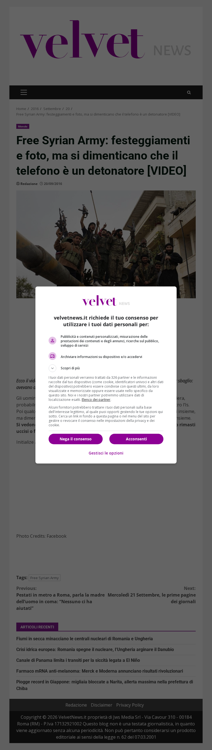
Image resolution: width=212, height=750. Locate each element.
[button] (106, 368)
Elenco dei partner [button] (96, 399)
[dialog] (106, 375)
